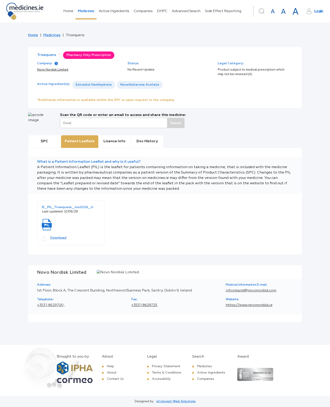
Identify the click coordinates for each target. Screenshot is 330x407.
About (112, 372)
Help (110, 366)
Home (68, 11)
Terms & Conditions (166, 372)
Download (58, 237)
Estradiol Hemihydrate (94, 84)
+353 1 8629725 (144, 305)
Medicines (86, 11)
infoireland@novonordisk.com (251, 290)
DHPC (162, 11)
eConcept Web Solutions (176, 401)
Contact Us (115, 378)
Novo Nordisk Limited (52, 69)
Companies (143, 11)
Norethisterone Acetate (139, 84)
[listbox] (117, 85)
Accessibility (161, 378)
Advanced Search (186, 11)
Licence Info (114, 141)
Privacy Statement (166, 366)
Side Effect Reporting (223, 11)
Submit (175, 123)
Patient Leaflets (80, 141)
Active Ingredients (114, 11)
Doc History (147, 141)
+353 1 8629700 (50, 305)
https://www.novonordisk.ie (249, 305)
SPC (44, 141)
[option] (93, 85)
